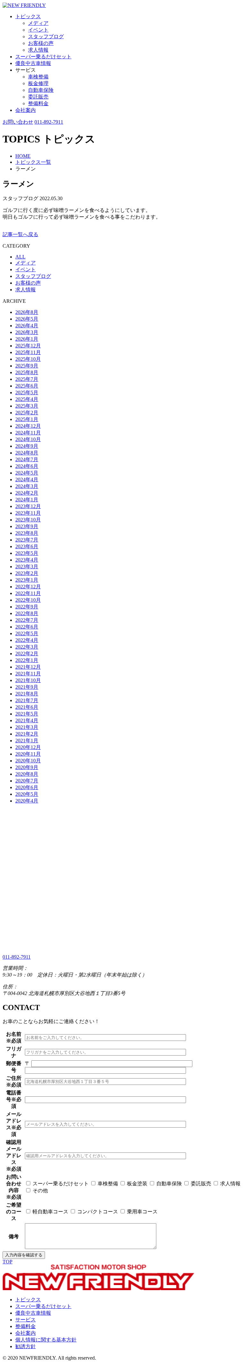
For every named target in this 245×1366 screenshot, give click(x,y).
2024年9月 (26, 446)
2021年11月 (28, 673)
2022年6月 (26, 626)
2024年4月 (26, 479)
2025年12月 (28, 345)
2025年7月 (26, 379)
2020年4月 (26, 800)
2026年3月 (26, 332)
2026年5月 (26, 319)
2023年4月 (26, 560)
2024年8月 (26, 452)
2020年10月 (28, 760)
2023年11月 (28, 513)
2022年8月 (26, 613)
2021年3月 (26, 727)
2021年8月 (26, 693)
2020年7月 (26, 780)
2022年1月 (26, 660)
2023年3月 (26, 566)
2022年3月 (26, 647)
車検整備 (38, 76)
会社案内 (25, 110)
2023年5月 (26, 553)
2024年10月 (28, 439)
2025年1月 (26, 419)
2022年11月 (28, 593)
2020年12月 (28, 747)
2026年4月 (26, 325)
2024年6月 (26, 466)
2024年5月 (26, 473)
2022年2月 (26, 653)
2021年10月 (28, 680)
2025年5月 (26, 392)
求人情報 (38, 50)
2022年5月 (26, 633)
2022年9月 (26, 606)
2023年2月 (26, 573)
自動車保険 (41, 90)
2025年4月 (26, 399)
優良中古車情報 (33, 63)
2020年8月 (26, 774)
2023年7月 (26, 539)
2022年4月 (26, 640)
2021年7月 (26, 700)
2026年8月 (26, 312)
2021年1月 (26, 740)
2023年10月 (28, 519)
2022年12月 (28, 586)
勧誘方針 (25, 1346)
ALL (20, 256)
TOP (7, 1261)
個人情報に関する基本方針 (46, 1339)
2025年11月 (28, 352)
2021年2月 (26, 734)
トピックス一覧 (33, 162)
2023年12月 (28, 506)
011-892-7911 (48, 122)
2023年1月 (26, 580)
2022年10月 (28, 600)
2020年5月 (26, 794)
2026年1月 (26, 339)
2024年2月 (26, 493)
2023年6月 (26, 546)
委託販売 (38, 96)
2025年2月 (26, 412)
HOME (23, 156)
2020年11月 (28, 754)
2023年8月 (26, 533)
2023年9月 (26, 526)
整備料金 (38, 103)
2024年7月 (26, 459)
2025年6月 (26, 386)
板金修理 (38, 83)
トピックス (28, 16)
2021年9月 (26, 687)
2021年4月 (26, 720)
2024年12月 (28, 426)
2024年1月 (26, 499)
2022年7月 (26, 620)
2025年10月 (28, 359)
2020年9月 (26, 767)
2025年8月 (26, 372)
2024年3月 (26, 486)
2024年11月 (28, 432)
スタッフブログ (46, 36)
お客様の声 (41, 43)
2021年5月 (26, 713)
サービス (25, 1319)
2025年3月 (26, 406)
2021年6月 (26, 707)
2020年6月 (26, 787)
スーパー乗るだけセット (43, 56)
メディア (38, 23)
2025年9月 (26, 365)
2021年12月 (28, 667)
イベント (38, 30)
